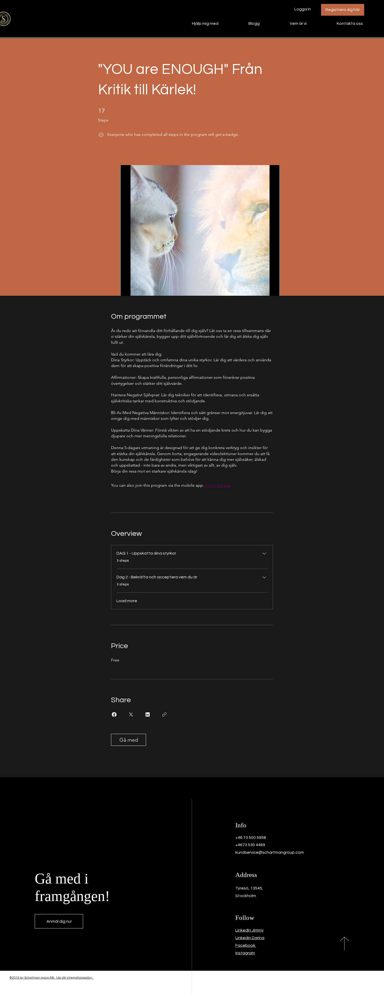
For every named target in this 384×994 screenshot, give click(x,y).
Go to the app (218, 485)
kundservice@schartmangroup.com (269, 852)
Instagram (245, 953)
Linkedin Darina (249, 938)
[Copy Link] (164, 714)
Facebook (245, 945)
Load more (127, 601)
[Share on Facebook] (114, 714)
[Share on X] (131, 714)
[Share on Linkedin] (147, 714)
